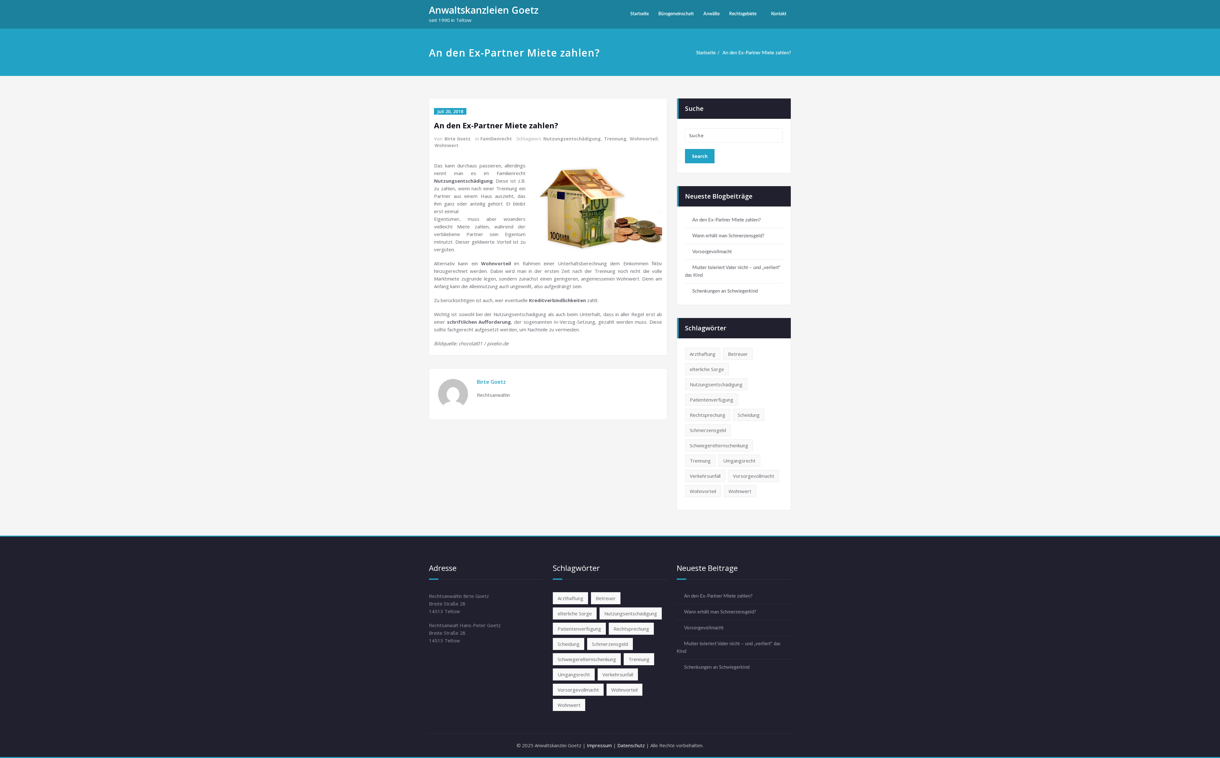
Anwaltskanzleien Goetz (484, 10)
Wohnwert (446, 145)
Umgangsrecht (739, 460)
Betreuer (738, 354)
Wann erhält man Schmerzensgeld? (728, 235)
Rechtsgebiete (742, 14)
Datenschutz (631, 745)
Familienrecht (496, 139)
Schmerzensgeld (708, 430)
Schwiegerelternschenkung (719, 445)
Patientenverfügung (711, 399)
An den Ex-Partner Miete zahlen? (756, 53)
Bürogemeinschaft (676, 14)
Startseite (639, 14)
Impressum (599, 745)
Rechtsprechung (707, 415)
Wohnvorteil (644, 139)
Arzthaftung (702, 354)
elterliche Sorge (707, 369)
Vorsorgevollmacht (712, 251)
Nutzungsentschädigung (572, 139)
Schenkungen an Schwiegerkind (725, 291)
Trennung (615, 139)
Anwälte (711, 14)
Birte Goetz (457, 139)
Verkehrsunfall (705, 476)
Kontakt (778, 14)
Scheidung (749, 415)
